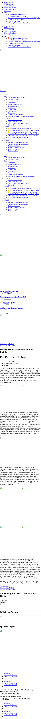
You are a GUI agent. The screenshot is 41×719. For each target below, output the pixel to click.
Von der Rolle (7, 293)
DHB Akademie (9, 6)
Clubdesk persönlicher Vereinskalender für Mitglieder (24, 18)
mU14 (5, 310)
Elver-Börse (7, 11)
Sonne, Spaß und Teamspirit (9, 291)
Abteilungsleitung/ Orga (15, 104)
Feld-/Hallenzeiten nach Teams (17, 16)
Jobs (5, 96)
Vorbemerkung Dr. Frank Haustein (18, 144)
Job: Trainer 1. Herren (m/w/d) (17, 97)
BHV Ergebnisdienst (10, 9)
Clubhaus (6, 304)
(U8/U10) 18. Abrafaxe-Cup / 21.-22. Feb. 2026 (22, 135)
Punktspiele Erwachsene (15, 120)
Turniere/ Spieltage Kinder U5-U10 (18, 123)
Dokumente (11, 113)
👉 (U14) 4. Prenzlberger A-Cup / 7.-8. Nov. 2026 (23, 132)
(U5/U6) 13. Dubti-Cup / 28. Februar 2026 (20, 137)
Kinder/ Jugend (12, 109)
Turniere (6, 126)
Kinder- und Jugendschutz (15, 114)
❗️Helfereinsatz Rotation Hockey (18, 14)
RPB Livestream (9, 4)
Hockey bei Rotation (14, 146)
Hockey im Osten (13, 151)
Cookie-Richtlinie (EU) (11, 676)
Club (5, 101)
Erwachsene (11, 108)
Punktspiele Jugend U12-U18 (16, 121)
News (5, 94)
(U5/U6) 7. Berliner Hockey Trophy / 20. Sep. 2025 (23, 134)
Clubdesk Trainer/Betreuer (16, 19)
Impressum (7, 673)
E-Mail (2, 600)
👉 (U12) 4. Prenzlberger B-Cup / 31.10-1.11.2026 (23, 130)
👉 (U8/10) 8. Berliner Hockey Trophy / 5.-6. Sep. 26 (24, 128)
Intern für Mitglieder (14, 21)
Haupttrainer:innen (13, 106)
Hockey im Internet (13, 149)
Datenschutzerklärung (10, 675)
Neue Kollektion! (9, 2)
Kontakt (6, 139)
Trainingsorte (12, 102)
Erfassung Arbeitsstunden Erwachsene (19, 23)
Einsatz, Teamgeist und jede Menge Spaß (13, 297)
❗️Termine (7, 118)
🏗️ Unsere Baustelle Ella (7, 302)
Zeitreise (6, 140)
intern (5, 12)
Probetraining (12, 111)
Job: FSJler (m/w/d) (13, 99)
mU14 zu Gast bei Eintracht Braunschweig (13, 308)
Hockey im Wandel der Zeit (16, 147)
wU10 (6, 365)
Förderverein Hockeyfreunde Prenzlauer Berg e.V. (23, 116)
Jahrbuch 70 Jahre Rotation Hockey (18, 142)
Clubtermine (11, 125)
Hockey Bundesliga (10, 7)
